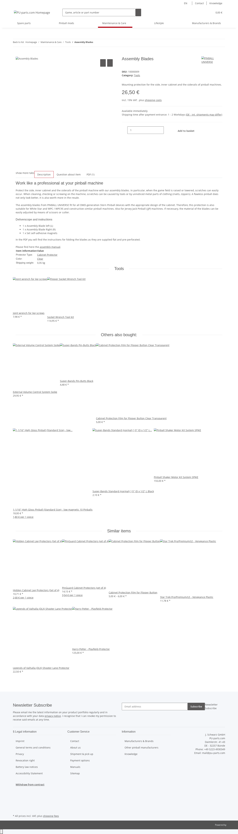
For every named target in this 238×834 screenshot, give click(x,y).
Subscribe (196, 706)
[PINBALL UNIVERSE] (211, 59)
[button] (203, 12)
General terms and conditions (33, 747)
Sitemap (75, 773)
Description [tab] (44, 174)
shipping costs (153, 100)
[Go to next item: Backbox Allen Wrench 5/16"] (102, 43)
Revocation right (25, 760)
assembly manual (50, 247)
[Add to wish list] (110, 63)
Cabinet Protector (47, 254)
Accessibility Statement (29, 773)
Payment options (80, 760)
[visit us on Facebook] (15, 793)
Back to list (18, 42)
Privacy (20, 754)
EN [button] (186, 3)
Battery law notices (27, 767)
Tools (137, 75)
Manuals (75, 767)
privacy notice (53, 716)
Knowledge (215, 3)
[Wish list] (209, 12)
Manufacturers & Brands (206, 23)
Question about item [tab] (69, 174)
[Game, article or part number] (138, 12)
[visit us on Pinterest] (15, 805)
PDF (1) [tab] (90, 174)
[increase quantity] (166, 130)
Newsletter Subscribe (211, 706)
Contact (199, 3)
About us (75, 747)
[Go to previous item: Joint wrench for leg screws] (96, 43)
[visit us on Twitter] (15, 797)
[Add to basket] (18, 54)
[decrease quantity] (124, 130)
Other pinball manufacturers (141, 747)
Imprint (20, 741)
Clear (40, 258)
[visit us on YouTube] (15, 801)
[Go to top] (1, 831)
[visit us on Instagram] (15, 809)
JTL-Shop (231, 824)
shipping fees (51, 816)
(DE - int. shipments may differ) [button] (204, 114)
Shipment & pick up (81, 754)
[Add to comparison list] (103, 63)
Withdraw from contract (30, 784)
